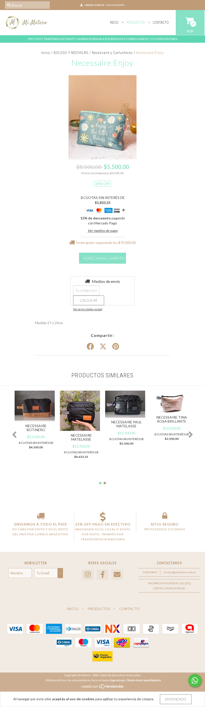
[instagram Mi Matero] (88, 574)
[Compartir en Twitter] (103, 346)
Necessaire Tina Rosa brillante (171, 419)
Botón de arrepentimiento (144, 680)
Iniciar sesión (115, 4)
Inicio (114, 22)
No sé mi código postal (87, 309)
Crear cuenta (94, 4)
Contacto (160, 22)
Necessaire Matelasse (81, 437)
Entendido (175, 699)
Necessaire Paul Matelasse (126, 424)
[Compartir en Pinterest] (115, 346)
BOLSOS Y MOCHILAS (71, 53)
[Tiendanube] (102, 687)
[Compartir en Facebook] (90, 346)
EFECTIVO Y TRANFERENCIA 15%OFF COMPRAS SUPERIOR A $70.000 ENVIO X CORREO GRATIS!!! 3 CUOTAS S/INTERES (102, 38)
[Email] (117, 574)
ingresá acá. (118, 680)
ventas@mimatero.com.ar (180, 572)
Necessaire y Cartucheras (112, 53)
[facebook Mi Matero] (102, 574)
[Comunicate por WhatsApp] (194, 680)
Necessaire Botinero (36, 428)
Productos (135, 22)
